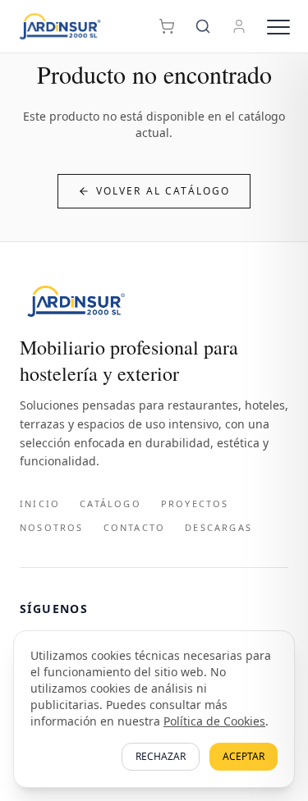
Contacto (134, 527)
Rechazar (161, 756)
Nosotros (52, 527)
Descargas (218, 527)
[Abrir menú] (278, 26)
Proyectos (195, 503)
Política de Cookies (214, 721)
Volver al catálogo (163, 191)
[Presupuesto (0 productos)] (166, 26)
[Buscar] (202, 26)
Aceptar (243, 756)
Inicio (40, 503)
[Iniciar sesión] (239, 26)
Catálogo (110, 503)
